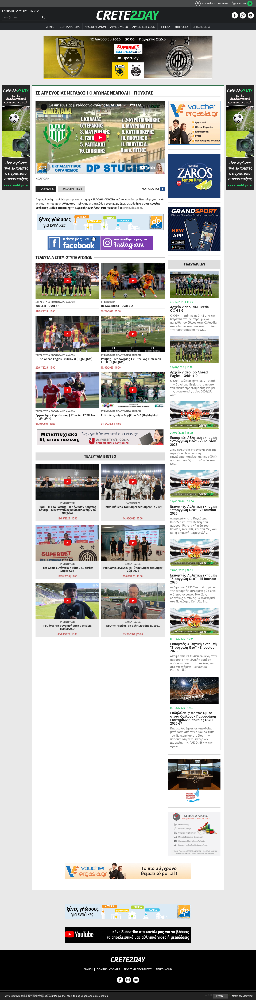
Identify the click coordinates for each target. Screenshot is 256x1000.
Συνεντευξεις (67, 503)
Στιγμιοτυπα (43, 302)
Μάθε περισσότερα (242, 996)
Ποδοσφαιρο (46, 188)
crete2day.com (132, 207)
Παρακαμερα (133, 503)
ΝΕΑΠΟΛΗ (42, 178)
